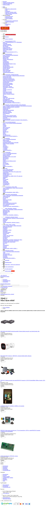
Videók (6, 25)
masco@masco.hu (6, 497)
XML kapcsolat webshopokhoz (11, 13)
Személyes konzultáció (9, 21)
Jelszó (1, 286)
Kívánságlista (5, 281)
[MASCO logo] (4, 29)
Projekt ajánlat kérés (9, 16)
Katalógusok (7, 11)
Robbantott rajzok (8, 17)
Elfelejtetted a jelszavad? (7, 286)
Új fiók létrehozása (4, 287)
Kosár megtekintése (4, 294)
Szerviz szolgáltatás (9, 18)
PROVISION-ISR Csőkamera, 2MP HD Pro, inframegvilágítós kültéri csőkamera (15, 355)
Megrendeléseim (6, 484)
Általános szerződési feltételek (8, 2)
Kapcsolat (5, 1)
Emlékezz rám (4, 288)
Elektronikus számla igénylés (10, 8)
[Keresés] (12, 273)
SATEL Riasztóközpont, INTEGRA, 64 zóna (9, 456)
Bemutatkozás (8, 24)
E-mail (1, 284)
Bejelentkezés (3, 283)
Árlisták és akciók (8, 14)
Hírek (4, 6)
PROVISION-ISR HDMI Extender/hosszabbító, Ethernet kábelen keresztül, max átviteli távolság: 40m (19, 331)
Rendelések (5, 279)
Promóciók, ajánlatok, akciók (10, 12)
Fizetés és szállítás (6, 4)
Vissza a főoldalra (6, 307)
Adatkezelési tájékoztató (7, 3)
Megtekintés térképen (7, 498)
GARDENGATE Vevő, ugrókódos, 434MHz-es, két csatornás (12, 405)
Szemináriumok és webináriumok (11, 20)
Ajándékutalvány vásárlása (8, 477)
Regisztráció (8, 283)
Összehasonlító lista (6, 280)
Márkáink (5, 478)
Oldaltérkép (5, 479)
